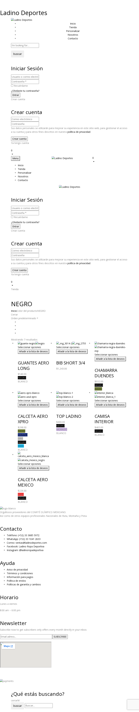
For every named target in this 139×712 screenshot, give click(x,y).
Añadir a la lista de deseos (33, 351)
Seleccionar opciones (29, 347)
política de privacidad (78, 131)
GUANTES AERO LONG (33, 365)
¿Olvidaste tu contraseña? (25, 90)
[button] (69, 152)
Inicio (14, 310)
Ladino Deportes (23, 13)
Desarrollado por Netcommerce (17, 677)
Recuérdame (21, 85)
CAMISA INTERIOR (104, 418)
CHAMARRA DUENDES (106, 372)
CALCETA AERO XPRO (33, 418)
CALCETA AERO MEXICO (33, 482)
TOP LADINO (68, 416)
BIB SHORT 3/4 (70, 363)
